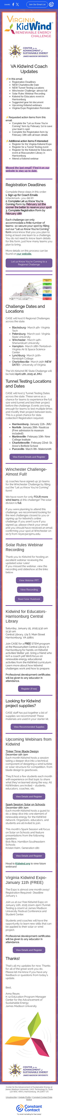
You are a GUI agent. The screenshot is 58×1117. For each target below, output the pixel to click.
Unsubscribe (11, 1097)
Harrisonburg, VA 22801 (20, 637)
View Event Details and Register (29, 457)
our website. (24, 253)
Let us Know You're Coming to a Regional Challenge (29, 263)
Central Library (14, 634)
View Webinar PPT (29, 580)
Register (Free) (29, 688)
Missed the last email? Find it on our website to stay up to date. (27, 169)
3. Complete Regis (16, 210)
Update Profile (24, 1097)
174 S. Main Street (34, 634)
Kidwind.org (22, 863)
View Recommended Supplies (29, 727)
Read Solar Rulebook (29, 599)
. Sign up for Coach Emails (22, 195)
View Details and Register (29, 796)
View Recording (29, 589)
